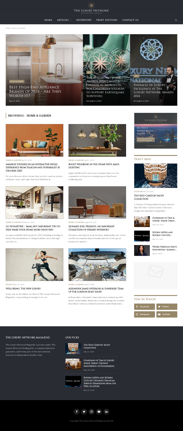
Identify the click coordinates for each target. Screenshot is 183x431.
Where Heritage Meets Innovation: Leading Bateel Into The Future (164, 248)
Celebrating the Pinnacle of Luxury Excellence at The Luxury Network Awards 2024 (154, 89)
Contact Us (130, 20)
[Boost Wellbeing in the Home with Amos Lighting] (97, 140)
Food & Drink (16, 81)
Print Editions (107, 20)
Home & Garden (13, 160)
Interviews (84, 20)
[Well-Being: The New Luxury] (34, 264)
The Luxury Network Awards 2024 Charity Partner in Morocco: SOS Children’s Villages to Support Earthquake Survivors (105, 87)
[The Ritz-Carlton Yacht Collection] (155, 176)
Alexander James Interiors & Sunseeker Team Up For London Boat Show (96, 290)
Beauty (9, 285)
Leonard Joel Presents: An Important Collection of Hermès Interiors (91, 228)
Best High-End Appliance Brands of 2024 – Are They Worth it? (35, 91)
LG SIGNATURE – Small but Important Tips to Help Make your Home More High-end (33, 228)
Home (48, 20)
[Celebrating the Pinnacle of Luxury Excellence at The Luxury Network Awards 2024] (153, 70)
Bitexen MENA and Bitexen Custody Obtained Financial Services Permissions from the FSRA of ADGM (163, 234)
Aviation (138, 192)
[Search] (175, 20)
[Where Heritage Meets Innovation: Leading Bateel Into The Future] (142, 250)
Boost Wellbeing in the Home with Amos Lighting (93, 166)
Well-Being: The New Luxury (23, 288)
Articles (63, 20)
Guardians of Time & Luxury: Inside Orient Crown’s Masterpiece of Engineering (164, 219)
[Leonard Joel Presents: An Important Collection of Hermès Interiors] (97, 202)
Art (89, 72)
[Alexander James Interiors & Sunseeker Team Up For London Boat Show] (97, 264)
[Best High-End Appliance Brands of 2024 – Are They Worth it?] (44, 70)
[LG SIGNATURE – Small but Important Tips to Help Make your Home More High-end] (34, 202)
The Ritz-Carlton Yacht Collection (149, 197)
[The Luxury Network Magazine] (91, 8)
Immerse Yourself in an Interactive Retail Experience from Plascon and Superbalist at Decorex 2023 (33, 167)
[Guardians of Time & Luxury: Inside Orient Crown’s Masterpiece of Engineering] (142, 221)
